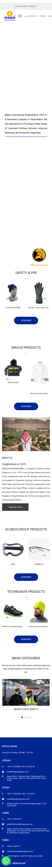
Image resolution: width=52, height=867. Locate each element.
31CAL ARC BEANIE (13, 308)
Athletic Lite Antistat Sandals (13, 627)
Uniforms (37, 480)
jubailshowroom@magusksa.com (20, 824)
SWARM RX (39, 564)
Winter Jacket (13, 382)
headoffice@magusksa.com (18, 772)
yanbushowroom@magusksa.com (20, 851)
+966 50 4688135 (13, 846)
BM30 (13, 564)
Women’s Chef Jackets (39, 393)
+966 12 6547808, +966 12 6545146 (21, 767)
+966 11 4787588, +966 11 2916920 (21, 794)
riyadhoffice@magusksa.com (18, 799)
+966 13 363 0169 (14, 819)
